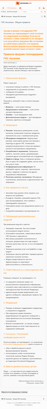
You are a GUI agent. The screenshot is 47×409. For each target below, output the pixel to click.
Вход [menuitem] (40, 8)
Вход (4, 11)
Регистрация (13, 11)
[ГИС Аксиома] (23, 3)
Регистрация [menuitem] (44, 8)
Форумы (20, 8)
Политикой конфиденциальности (16, 344)
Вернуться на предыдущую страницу (14, 392)
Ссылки (3, 8)
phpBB (20, 402)
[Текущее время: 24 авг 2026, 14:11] (42, 16)
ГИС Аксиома (11, 8)
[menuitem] (45, 16)
